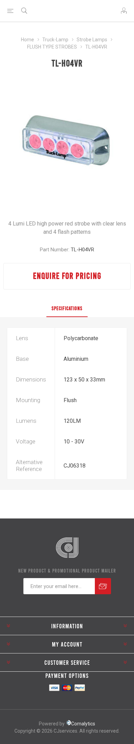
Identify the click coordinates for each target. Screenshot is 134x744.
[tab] (67, 308)
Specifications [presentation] (67, 308)
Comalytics (83, 723)
